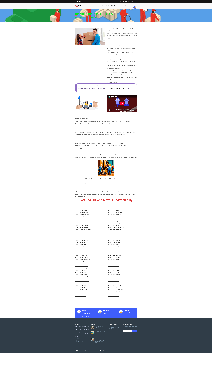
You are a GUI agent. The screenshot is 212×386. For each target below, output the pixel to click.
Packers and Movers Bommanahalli (82, 240)
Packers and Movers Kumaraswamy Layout (116, 227)
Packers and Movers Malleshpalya (114, 238)
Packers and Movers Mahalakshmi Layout (116, 236)
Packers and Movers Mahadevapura (114, 233)
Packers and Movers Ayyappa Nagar (82, 218)
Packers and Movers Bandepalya (81, 225)
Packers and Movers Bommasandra (82, 242)
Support (127, 350)
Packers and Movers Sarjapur (113, 270)
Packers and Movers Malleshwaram (114, 240)
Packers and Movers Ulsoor (113, 278)
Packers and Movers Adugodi (81, 210)
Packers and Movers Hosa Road (81, 276)
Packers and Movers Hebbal (80, 270)
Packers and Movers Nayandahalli (114, 253)
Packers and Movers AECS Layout (81, 212)
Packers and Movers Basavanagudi (82, 227)
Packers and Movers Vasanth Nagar (114, 285)
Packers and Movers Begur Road (81, 233)
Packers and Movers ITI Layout (81, 289)
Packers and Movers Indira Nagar (81, 287)
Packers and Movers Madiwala (113, 231)
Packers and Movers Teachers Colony (115, 276)
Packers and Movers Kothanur (113, 225)
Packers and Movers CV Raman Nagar (82, 248)
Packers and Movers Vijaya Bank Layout (115, 289)
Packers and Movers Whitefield (114, 291)
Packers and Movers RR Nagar (113, 265)
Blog (126, 5)
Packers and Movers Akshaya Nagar (82, 214)
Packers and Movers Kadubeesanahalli (115, 208)
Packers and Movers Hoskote (81, 278)
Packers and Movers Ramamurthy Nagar (115, 263)
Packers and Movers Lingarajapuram (115, 229)
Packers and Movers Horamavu (81, 274)
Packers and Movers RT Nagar (113, 268)
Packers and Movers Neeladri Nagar (114, 255)
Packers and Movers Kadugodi (113, 210)
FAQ (124, 350)
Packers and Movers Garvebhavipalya (82, 259)
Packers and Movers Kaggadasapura (115, 212)
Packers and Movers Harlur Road (81, 265)
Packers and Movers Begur (80, 231)
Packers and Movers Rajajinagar (114, 261)
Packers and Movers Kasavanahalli (114, 218)
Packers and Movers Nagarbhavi (114, 248)
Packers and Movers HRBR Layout (82, 280)
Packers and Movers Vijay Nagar (114, 287)
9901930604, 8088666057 (123, 1)
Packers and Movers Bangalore (81, 208)
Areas (121, 5)
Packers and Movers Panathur (113, 259)
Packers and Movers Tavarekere (114, 274)
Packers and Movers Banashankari (81, 221)
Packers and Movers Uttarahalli (113, 280)
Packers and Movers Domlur (80, 253)
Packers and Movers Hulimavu (81, 285)
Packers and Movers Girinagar (81, 261)
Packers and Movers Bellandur (81, 236)
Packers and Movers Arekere (80, 216)
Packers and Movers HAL (80, 263)
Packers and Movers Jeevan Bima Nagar (83, 293)
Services (112, 5)
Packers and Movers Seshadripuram (114, 272)
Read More (77, 338)
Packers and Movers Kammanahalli (114, 216)
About (107, 5)
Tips (117, 5)
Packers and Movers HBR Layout (81, 268)
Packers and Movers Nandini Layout (114, 251)
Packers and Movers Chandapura (81, 246)
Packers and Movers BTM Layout (81, 244)
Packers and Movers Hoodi (80, 272)
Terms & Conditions (133, 350)
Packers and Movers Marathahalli (114, 242)
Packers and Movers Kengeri (113, 221)
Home (103, 5)
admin (96, 326)
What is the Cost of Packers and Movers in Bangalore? (99, 334)
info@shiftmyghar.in (134, 1)
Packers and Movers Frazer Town (81, 257)
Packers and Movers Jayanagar (81, 291)
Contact (130, 5)
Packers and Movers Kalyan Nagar (114, 214)
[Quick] (135, 7)
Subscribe (134, 330)
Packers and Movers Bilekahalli (81, 238)
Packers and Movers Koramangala (114, 223)
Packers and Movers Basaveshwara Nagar (83, 229)
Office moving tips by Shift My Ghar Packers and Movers (100, 341)
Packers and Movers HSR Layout (81, 283)
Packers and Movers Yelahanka (113, 293)
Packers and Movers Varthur (113, 283)
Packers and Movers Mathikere (114, 244)
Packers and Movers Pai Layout (114, 257)
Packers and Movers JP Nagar (81, 298)
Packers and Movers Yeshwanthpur (114, 298)
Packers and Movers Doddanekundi (82, 251)
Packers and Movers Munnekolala (114, 246)
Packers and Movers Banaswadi (81, 223)
